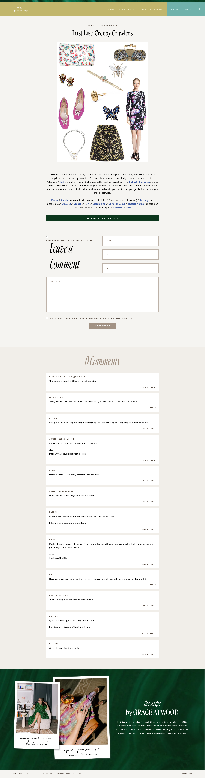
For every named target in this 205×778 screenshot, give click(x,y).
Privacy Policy (33, 774)
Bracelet (66, 203)
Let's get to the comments (101, 218)
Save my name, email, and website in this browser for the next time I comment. (91, 318)
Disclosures (48, 774)
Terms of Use (18, 774)
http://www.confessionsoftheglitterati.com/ (69, 627)
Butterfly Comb (117, 203)
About (174, 9)
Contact (188, 9)
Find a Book (128, 9)
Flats (87, 203)
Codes (144, 9)
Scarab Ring (99, 203)
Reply (153, 387)
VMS (185, 774)
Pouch (54, 200)
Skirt (128, 207)
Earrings (144, 200)
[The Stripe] (21, 9)
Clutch (64, 200)
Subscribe (111, 9)
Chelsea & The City (58, 558)
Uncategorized (109, 25)
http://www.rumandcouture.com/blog (67, 523)
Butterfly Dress (136, 203)
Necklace (117, 207)
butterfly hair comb (139, 181)
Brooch (77, 203)
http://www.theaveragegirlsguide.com (67, 454)
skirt (62, 181)
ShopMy (158, 9)
